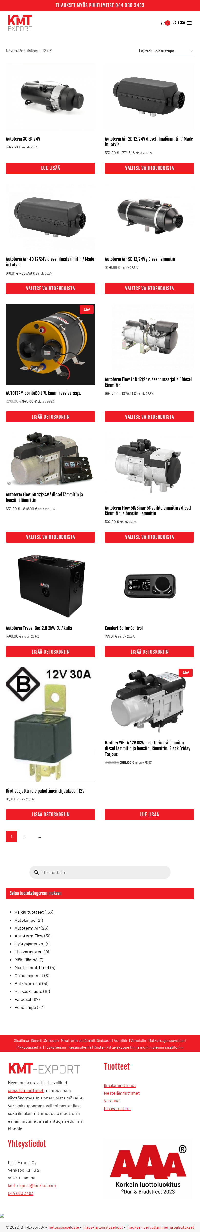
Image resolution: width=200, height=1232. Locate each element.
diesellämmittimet (26, 1090)
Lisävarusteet (117, 1108)
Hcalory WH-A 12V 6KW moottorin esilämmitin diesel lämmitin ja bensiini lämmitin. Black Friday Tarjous (147, 748)
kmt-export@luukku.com (32, 1185)
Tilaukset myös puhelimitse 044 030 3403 (100, 5)
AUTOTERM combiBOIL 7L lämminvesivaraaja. (43, 393)
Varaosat (112, 1100)
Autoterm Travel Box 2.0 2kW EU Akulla (39, 628)
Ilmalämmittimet (120, 1085)
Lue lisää (50, 168)
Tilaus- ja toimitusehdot (102, 1227)
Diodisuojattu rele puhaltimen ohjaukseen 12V (45, 791)
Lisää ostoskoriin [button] (51, 417)
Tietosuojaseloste (63, 1227)
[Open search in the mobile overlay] (100, 872)
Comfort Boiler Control (124, 628)
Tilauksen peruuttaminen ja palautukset (160, 1227)
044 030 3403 (20, 1193)
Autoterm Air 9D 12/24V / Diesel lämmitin (140, 259)
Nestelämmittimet (122, 1093)
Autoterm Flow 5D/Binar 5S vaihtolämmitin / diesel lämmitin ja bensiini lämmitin (148, 510)
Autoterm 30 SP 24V (23, 139)
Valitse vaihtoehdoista (149, 168)
